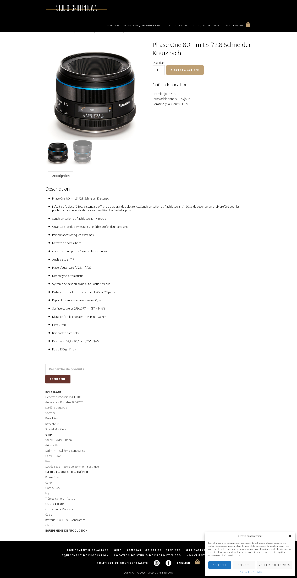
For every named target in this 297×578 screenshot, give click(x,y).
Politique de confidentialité (251, 572)
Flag (47, 461)
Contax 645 (52, 488)
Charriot (50, 525)
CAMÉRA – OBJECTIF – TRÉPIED (66, 472)
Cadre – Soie (53, 456)
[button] (290, 536)
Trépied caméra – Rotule (60, 498)
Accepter (219, 565)
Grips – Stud (52, 445)
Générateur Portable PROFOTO (64, 402)
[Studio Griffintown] (76, 10)
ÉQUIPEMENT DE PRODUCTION (66, 530)
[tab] (60, 175)
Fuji (47, 493)
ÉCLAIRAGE (53, 392)
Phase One (52, 477)
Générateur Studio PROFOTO (63, 397)
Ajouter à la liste (185, 70)
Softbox (50, 413)
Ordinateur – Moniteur (59, 509)
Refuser (244, 565)
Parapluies (51, 418)
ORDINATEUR (54, 504)
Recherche (58, 379)
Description (61, 176)
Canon (49, 482)
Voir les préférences (274, 565)
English (238, 25)
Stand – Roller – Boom (59, 440)
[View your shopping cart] (248, 24)
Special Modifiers (55, 429)
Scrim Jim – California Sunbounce (65, 450)
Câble (48, 514)
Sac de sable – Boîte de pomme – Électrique (72, 466)
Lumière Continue (56, 407)
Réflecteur (51, 424)
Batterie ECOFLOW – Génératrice (65, 520)
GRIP (48, 434)
